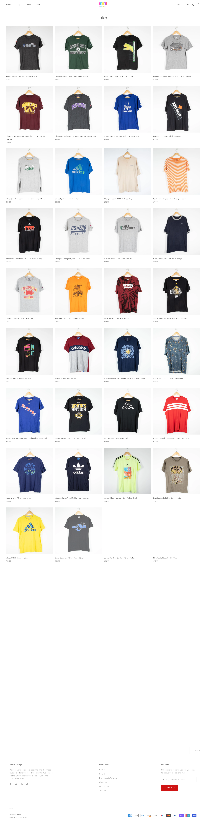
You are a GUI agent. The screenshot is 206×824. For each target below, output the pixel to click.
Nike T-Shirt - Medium (111, 677)
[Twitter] (16, 784)
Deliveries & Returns (108, 778)
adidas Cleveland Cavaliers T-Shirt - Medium (119, 558)
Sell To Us (103, 790)
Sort (197, 750)
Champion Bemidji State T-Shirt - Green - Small (71, 76)
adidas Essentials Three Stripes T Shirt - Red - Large (171, 438)
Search (102, 774)
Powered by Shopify (18, 817)
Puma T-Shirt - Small (111, 618)
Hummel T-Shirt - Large (14, 618)
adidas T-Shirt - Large (13, 737)
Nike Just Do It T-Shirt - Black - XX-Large (167, 136)
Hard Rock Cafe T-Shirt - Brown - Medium (167, 498)
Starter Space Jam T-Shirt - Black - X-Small (69, 558)
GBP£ (179, 5)
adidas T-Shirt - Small (160, 677)
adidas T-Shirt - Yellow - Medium (17, 558)
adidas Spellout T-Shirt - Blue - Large (67, 199)
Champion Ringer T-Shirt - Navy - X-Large (167, 258)
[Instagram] (22, 784)
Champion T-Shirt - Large (64, 618)
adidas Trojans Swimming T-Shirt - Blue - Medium (121, 136)
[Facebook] (10, 784)
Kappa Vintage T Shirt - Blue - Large (18, 498)
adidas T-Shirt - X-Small (112, 737)
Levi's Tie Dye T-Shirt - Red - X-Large (116, 318)
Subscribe (170, 788)
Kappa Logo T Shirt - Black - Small (116, 438)
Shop (19, 4)
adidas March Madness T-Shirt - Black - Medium (170, 318)
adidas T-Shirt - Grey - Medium (66, 378)
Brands (28, 4)
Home (102, 769)
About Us (103, 782)
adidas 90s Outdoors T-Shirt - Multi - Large (168, 378)
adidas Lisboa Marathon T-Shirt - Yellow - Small (120, 498)
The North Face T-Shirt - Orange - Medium (70, 318)
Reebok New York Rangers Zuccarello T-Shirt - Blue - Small (26, 438)
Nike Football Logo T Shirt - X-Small (165, 558)
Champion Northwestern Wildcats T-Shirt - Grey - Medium (75, 136)
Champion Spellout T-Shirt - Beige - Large (118, 199)
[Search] (193, 4)
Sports (38, 4)
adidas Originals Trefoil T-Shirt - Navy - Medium (72, 498)
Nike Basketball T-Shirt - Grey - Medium (118, 258)
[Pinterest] (27, 784)
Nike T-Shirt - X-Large (13, 677)
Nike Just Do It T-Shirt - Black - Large (18, 378)
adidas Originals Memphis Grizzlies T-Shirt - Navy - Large (124, 378)
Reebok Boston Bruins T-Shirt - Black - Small (70, 438)
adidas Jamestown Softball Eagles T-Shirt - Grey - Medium (26, 199)
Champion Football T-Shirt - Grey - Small (20, 318)
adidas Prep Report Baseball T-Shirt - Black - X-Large (24, 258)
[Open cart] (199, 4)
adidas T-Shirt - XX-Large (63, 737)
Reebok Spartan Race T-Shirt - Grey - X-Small (21, 76)
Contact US (104, 786)
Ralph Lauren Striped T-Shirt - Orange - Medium (170, 199)
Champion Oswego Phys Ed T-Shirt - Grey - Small (72, 258)
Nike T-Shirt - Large (160, 618)
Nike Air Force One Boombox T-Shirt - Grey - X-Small (172, 76)
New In (9, 4)
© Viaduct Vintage (15, 814)
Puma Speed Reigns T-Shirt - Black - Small (118, 76)
